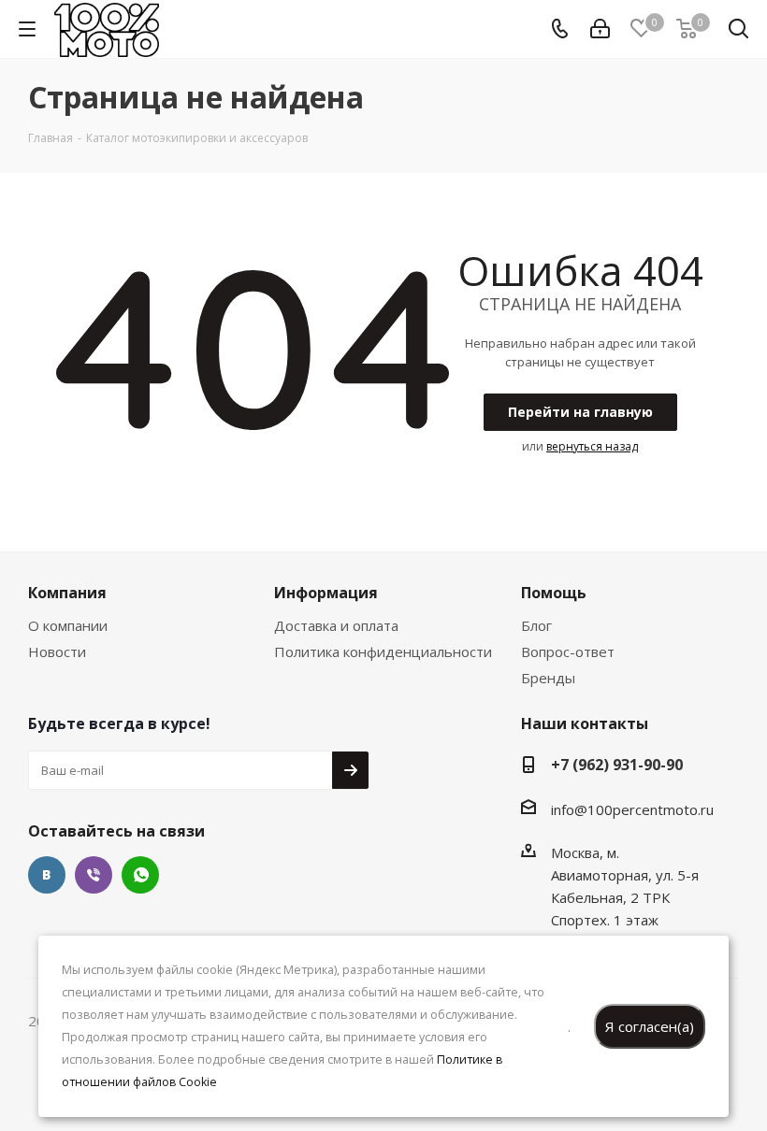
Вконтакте (46, 875)
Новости (57, 651)
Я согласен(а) (649, 1026)
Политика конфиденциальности (383, 651)
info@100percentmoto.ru (632, 809)
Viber (93, 875)
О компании (68, 625)
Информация (326, 592)
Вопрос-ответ (568, 651)
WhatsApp (140, 875)
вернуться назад (592, 446)
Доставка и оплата (336, 625)
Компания (67, 592)
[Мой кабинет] (600, 29)
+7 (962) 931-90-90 (617, 764)
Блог (536, 625)
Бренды (548, 677)
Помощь (553, 592)
